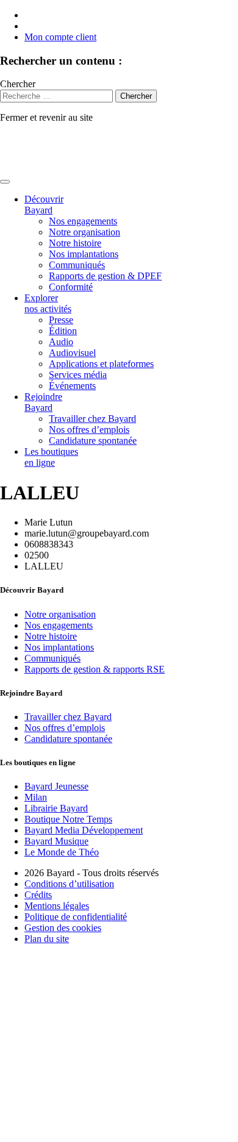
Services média (78, 374)
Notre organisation (84, 232)
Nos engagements (83, 221)
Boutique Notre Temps (68, 819)
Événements (72, 385)
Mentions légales (56, 906)
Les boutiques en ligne (51, 457)
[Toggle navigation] (5, 182)
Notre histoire (75, 243)
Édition (63, 331)
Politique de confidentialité (75, 917)
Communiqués (77, 265)
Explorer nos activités (47, 303)
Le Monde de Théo (61, 852)
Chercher (17, 84)
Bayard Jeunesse (56, 786)
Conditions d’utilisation (69, 884)
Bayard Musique (56, 841)
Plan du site (46, 938)
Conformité (71, 287)
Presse (61, 320)
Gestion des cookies (62, 928)
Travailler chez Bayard (92, 418)
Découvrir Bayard (43, 204)
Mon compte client (60, 37)
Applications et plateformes (101, 364)
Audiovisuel (72, 353)
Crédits (38, 895)
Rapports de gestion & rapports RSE (94, 669)
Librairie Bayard (56, 808)
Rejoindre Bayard (43, 402)
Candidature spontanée (93, 440)
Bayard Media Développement (83, 830)
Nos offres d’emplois (89, 429)
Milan (35, 797)
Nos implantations (83, 254)
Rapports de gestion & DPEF (105, 276)
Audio (61, 342)
